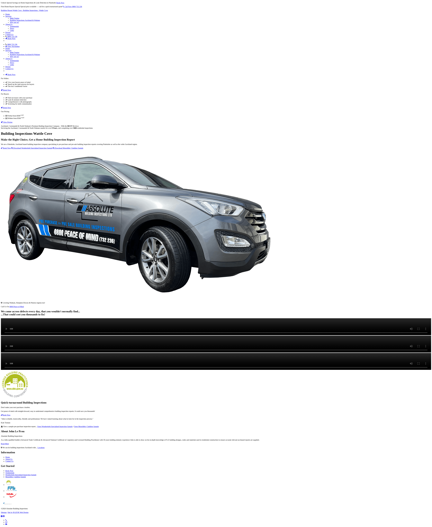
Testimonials (14, 26)
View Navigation (13, 46)
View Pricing (7, 122)
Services (8, 16)
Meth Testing (14, 18)
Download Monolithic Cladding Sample (68, 148)
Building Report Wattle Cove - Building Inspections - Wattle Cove (24, 10)
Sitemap (4, 512)
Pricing (7, 32)
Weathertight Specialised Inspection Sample (20, 475)
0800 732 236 (12, 36)
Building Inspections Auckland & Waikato (25, 20)
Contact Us (9, 34)
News (12, 28)
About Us (8, 24)
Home (7, 14)
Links (12, 30)
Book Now (60, 3)
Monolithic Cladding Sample (15, 477)
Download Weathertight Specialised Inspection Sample (32, 148)
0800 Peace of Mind (16, 307)
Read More (5, 444)
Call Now (73, 7)
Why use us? (14, 22)
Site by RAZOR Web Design (18, 512)
